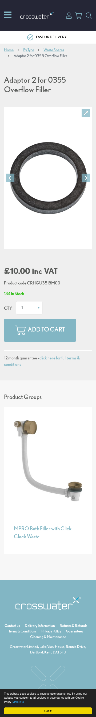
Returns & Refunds (73, 625)
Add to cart (46, 329)
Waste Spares (53, 50)
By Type (28, 50)
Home (9, 50)
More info (18, 702)
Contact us (12, 625)
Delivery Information (40, 625)
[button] (69, 15)
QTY (8, 308)
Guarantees (74, 631)
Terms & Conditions (23, 631)
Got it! (48, 711)
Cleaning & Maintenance (48, 637)
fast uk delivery (51, 37)
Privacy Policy (51, 631)
